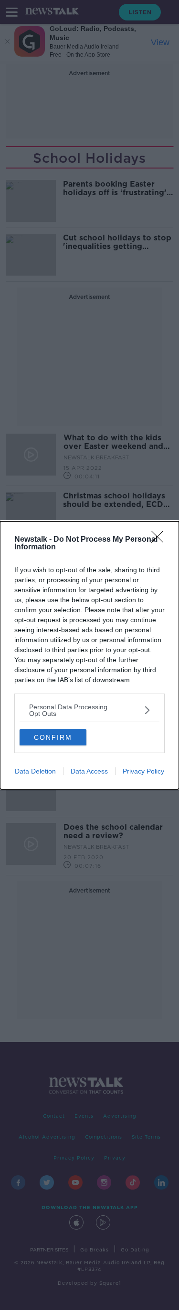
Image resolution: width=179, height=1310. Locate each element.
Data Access (89, 771)
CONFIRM (53, 737)
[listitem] (89, 710)
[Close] (160, 540)
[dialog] (89, 655)
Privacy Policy (143, 771)
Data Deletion (35, 771)
